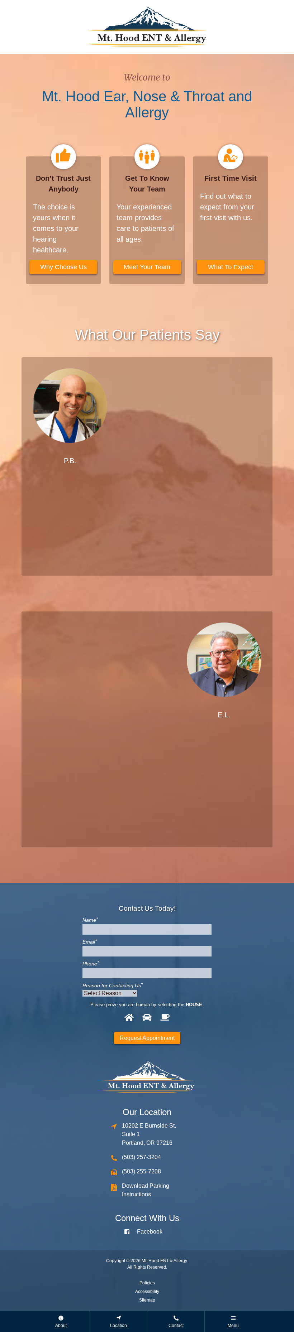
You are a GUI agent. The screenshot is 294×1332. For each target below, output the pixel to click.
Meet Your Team (147, 267)
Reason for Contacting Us (112, 985)
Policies (147, 1282)
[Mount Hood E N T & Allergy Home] (147, 26)
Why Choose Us (63, 267)
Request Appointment (147, 1038)
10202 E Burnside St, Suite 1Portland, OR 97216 (149, 1134)
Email (89, 942)
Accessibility (147, 1291)
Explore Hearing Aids (116, 774)
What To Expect (230, 267)
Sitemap (147, 1300)
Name (90, 920)
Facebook (149, 1232)
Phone (90, 964)
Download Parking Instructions (145, 1190)
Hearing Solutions (178, 507)
